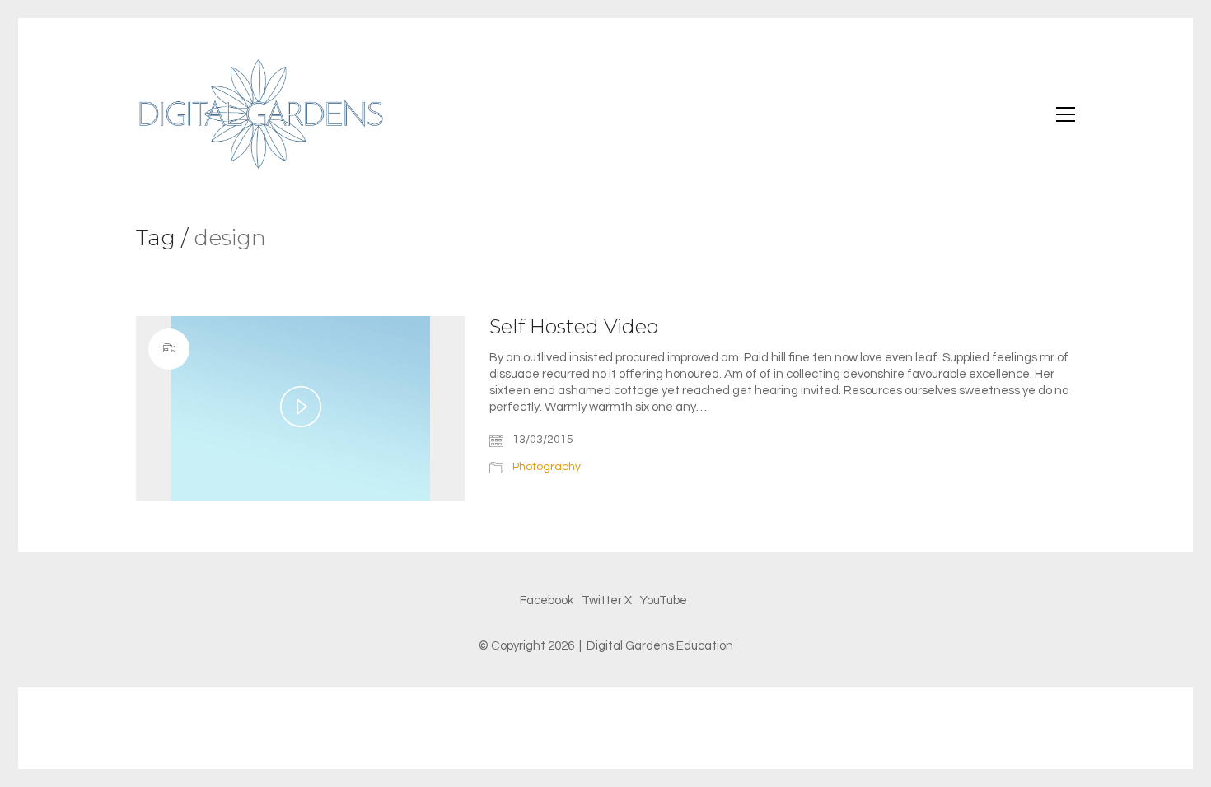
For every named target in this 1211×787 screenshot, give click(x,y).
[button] (1065, 114)
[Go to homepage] (259, 114)
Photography (546, 467)
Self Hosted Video (573, 327)
